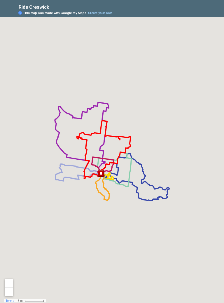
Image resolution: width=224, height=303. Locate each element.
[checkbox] (53, 6)
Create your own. (100, 13)
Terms (10, 300)
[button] (101, 173)
